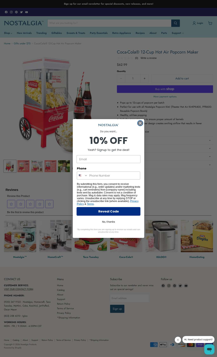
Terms (90, 204)
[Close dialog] (140, 123)
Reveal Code (108, 211)
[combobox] (82, 175)
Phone (81, 168)
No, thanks (108, 222)
